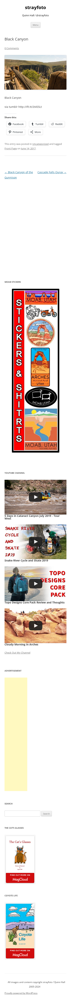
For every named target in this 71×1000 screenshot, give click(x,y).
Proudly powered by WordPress (21, 993)
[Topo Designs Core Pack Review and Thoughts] (35, 583)
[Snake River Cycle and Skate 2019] (35, 541)
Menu (35, 24)
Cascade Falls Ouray (51, 172)
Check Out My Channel (17, 652)
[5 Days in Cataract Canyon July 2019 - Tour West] (35, 497)
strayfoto (35, 7)
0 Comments (12, 48)
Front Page (11, 148)
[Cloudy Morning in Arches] (35, 625)
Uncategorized (40, 144)
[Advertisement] (16, 734)
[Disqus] (35, 227)
